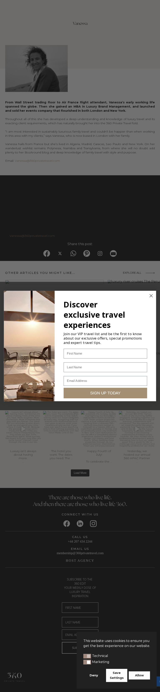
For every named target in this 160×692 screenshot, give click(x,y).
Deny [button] (94, 675)
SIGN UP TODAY (105, 393)
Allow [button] (139, 675)
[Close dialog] (151, 295)
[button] (87, 656)
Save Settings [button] (117, 675)
